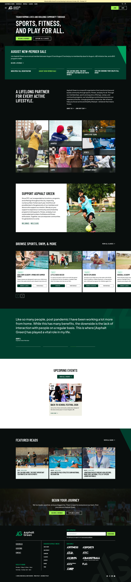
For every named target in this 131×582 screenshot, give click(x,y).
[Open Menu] (6, 8)
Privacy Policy (37, 576)
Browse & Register (91, 285)
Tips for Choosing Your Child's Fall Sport (107, 72)
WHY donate (25, 223)
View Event (54, 413)
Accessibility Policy (45, 576)
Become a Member (23, 38)
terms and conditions (87, 537)
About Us (70, 108)
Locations (19, 548)
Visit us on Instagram (109, 576)
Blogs (35, 4)
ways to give (35, 223)
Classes (31, 4)
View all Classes (107, 244)
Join (114, 8)
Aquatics (52, 470)
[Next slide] (22, 296)
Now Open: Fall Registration (21, 71)
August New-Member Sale (47, 71)
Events (45, 560)
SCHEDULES (19, 544)
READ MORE (14, 61)
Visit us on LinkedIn (112, 576)
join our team (80, 108)
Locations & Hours (9, 4)
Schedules (19, 4)
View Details (40, 285)
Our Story (46, 547)
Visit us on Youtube (114, 576)
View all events (65, 377)
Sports (18, 470)
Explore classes (74, 513)
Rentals (25, 4)
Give (123, 8)
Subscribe (111, 534)
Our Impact (46, 550)
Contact (18, 552)
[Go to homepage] (14, 7)
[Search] (122, 4)
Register (57, 285)
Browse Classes (24, 285)
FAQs (45, 567)
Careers (46, 553)
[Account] (125, 4)
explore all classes (42, 38)
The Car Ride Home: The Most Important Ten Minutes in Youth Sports (78, 72)
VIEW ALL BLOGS (108, 440)
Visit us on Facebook (107, 576)
